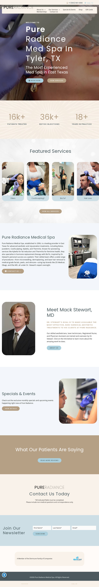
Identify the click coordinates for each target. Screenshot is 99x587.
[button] (45, 10)
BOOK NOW (24, 584)
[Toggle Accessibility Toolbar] (4, 575)
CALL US (74, 584)
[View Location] (85, 3)
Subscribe (40, 534)
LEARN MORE (13, 191)
